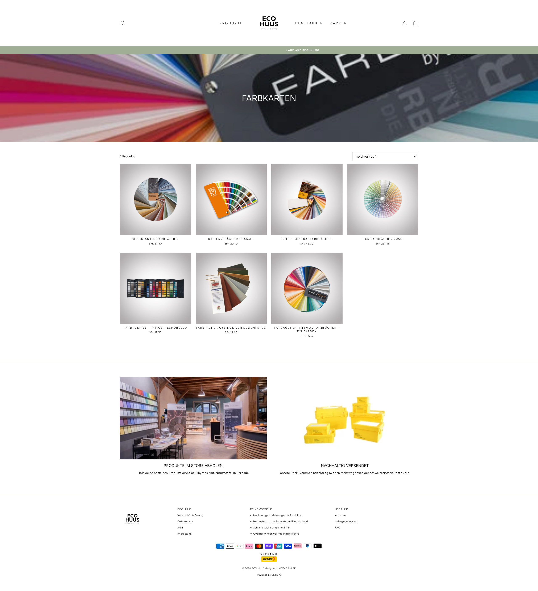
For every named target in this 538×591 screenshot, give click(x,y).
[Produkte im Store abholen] (193, 418)
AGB (180, 527)
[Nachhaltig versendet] (344, 418)
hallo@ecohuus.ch (346, 521)
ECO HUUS (184, 509)
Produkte (231, 23)
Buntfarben (309, 23)
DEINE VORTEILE (261, 509)
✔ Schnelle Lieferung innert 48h (270, 527)
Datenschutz (185, 521)
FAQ (337, 527)
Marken (338, 23)
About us (340, 515)
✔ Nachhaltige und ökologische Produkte (275, 515)
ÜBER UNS (341, 509)
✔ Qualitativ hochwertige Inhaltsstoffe (274, 533)
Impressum (184, 533)
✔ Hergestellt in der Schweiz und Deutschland (279, 521)
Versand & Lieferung (190, 515)
